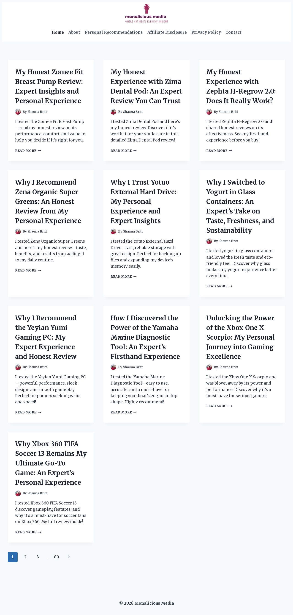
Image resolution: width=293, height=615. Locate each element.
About (74, 32)
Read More (28, 151)
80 (56, 557)
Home (58, 32)
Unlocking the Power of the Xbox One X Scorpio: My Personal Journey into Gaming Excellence (240, 337)
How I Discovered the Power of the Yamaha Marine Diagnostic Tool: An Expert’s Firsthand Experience (145, 337)
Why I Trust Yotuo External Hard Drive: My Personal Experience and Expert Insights (143, 201)
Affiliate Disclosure (167, 32)
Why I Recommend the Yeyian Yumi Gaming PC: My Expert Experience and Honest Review (45, 337)
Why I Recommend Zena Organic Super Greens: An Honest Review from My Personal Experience (48, 201)
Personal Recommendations (114, 32)
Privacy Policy (206, 32)
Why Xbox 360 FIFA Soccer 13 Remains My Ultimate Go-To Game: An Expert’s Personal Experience (51, 463)
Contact (233, 32)
